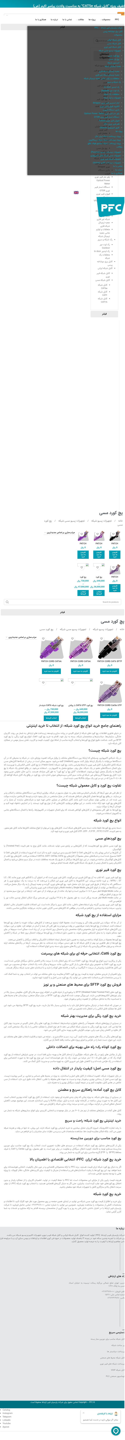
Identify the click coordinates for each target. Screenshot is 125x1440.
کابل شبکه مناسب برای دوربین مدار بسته (108, 1339)
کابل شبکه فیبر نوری (112, 47)
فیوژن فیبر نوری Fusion (109, 120)
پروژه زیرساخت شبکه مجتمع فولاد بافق (104, 143)
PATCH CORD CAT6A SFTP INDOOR (51, 663)
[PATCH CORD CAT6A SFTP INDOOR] (51, 646)
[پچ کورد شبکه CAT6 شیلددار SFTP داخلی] (51, 690)
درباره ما (118, 170)
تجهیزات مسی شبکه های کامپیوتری (105, 155)
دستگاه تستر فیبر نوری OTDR (106, 117)
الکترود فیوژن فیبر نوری (109, 106)
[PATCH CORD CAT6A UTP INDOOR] (80, 646)
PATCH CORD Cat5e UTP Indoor (110, 707)
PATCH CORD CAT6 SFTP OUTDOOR (109, 663)
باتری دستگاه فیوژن (111, 110)
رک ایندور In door (111, 87)
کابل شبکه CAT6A (102, 300)
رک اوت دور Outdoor (110, 90)
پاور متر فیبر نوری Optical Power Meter (101, 113)
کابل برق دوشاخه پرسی (112, 31)
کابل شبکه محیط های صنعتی (112, 1357)
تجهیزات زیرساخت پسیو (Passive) (106, 152)
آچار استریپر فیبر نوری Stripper (106, 103)
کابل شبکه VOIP (118, 1370)
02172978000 (37, 1205)
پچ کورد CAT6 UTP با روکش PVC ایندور (80, 707)
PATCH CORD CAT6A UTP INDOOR (80, 663)
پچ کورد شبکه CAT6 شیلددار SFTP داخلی (51, 707)
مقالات (119, 147)
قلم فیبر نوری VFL (111, 124)
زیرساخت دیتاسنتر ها (116, 1351)
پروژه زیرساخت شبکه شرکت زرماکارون (105, 140)
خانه (120, 521)
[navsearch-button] (122, 183)
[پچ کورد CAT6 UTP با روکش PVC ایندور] (80, 690)
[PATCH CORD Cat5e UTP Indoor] (109, 690)
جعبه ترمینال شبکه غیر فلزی (107, 75)
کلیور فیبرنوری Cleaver (109, 127)
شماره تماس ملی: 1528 (115, 1294)
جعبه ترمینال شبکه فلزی (109, 71)
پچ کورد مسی (113, 56)
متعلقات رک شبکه (111, 94)
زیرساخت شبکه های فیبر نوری (112, 1363)
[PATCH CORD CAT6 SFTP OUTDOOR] (109, 646)
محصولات (118, 35)
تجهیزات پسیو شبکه (101, 521)
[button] (114, 555)
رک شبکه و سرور (114, 82)
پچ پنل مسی (114, 59)
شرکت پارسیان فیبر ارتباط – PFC (108, 28)
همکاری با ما (116, 173)
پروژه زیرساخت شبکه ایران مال (108, 136)
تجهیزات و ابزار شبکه (112, 98)
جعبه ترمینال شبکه (113, 66)
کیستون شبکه (113, 63)
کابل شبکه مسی (114, 43)
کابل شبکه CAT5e (102, 286)
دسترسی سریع (117, 1332)
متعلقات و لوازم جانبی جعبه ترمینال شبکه (101, 78)
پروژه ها (119, 131)
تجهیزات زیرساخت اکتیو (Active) (107, 163)
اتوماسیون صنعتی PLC (115, 1376)
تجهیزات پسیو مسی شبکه (110, 51)
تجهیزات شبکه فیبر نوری (110, 159)
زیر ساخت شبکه (118, 1345)
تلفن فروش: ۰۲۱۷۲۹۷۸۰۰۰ (113, 1291)
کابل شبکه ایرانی (114, 40)
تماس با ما (117, 166)
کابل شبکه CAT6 (102, 293)
